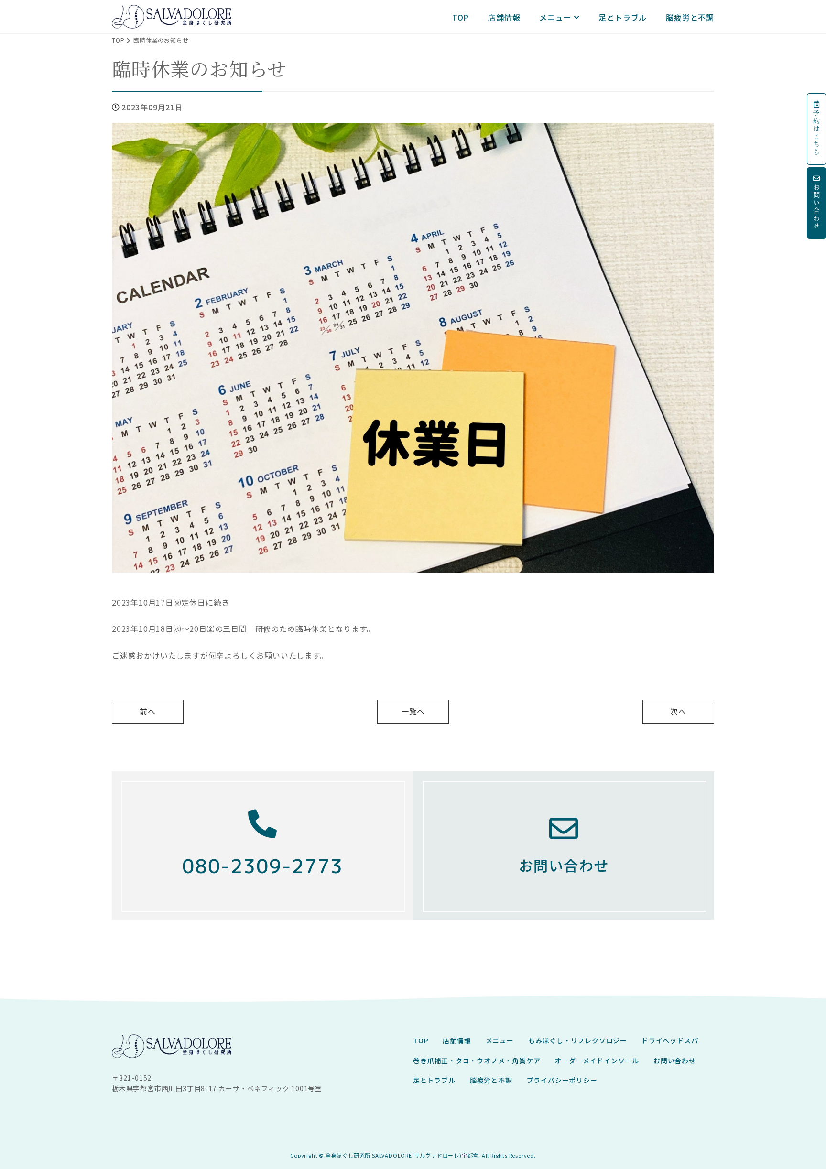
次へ (678, 711)
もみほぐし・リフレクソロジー (577, 1040)
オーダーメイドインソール (596, 1060)
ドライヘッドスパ (669, 1040)
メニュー (555, 17)
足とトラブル (622, 17)
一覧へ (413, 711)
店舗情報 (504, 17)
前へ (148, 711)
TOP (460, 17)
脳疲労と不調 (690, 17)
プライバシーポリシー (562, 1080)
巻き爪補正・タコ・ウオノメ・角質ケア (476, 1060)
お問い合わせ (674, 1060)
